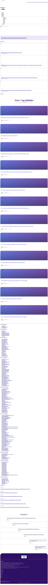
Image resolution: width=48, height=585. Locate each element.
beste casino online (4, 462)
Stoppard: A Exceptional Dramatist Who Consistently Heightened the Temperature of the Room (11, 562)
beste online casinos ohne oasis (5, 369)
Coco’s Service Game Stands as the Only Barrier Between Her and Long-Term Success (13, 244)
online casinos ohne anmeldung (5, 450)
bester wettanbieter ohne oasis (5, 432)
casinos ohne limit (4, 420)
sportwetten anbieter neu (5, 396)
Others (4, 20)
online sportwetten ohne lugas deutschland (7, 380)
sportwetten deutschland (5, 422)
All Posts (1, 573)
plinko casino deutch (4, 376)
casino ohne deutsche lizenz (5, 366)
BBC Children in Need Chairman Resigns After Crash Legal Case (13, 37)
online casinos (3, 326)
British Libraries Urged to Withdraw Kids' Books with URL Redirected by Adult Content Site (15, 117)
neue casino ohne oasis (4, 409)
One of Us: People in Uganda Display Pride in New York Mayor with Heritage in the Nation (28, 2)
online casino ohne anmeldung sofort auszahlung (7, 398)
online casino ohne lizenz (5, 406)
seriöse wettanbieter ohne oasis (5, 383)
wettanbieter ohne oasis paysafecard (6, 442)
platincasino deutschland (5, 453)
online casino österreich (4, 445)
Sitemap (28, 582)
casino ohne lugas (4, 354)
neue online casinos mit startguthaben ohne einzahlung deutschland (10, 428)
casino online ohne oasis (5, 342)
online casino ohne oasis (5, 341)
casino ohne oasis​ (4, 360)
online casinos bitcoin (4, 427)
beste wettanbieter (4, 425)
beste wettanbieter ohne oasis (5, 388)
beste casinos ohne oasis (5, 455)
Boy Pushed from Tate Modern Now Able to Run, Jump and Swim (8, 492)
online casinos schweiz (4, 483)
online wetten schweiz (4, 475)
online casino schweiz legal (5, 478)
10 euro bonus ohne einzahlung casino (6, 402)
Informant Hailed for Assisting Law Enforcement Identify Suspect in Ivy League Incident (14, 280)
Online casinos (3, 482)
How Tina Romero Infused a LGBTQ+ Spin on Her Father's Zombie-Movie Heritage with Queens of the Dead (17, 226)
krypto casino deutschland (5, 421)
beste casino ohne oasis (4, 381)
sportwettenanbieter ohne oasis (5, 364)
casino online (3, 481)
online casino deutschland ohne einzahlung (7, 441)
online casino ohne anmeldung (5, 370)
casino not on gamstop (4, 367)
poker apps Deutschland (5, 438)
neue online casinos (4, 340)
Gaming (4, 17)
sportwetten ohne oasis (4, 430)
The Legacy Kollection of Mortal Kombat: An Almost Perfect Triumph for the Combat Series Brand (13, 503)
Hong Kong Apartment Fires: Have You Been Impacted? (9, 135)
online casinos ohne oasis (5, 382)
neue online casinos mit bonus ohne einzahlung (7, 435)
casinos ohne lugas (4, 379)
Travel (4, 23)
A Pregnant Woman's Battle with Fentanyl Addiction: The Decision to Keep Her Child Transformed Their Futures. (14, 507)
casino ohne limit (4, 403)
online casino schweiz (4, 392)
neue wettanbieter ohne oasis (5, 472)
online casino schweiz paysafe (5, 480)
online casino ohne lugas (5, 371)
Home (2, 12)
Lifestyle (4, 19)
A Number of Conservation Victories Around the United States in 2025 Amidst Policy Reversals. (15, 208)
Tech (3, 22)
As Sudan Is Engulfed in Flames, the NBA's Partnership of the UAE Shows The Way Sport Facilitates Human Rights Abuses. (19, 77)
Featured (1, 577)
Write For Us (20, 582)
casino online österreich (4, 458)
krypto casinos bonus (4, 384)
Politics (4, 21)
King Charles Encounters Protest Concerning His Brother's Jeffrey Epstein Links (34, 534)
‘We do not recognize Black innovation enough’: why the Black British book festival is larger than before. (16, 90)
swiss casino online (4, 463)
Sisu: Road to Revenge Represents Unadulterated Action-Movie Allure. (11, 298)
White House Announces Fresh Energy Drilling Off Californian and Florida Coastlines (11, 496)
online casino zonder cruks (5, 389)
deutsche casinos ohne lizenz (5, 344)
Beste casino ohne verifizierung (5, 375)
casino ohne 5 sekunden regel (5, 448)
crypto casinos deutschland (5, 434)
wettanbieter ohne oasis (4, 412)
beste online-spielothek (4, 362)
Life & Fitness (5, 18)
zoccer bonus (3, 330)
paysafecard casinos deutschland (5, 391)
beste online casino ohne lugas (5, 418)
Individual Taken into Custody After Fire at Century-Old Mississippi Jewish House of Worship (15, 153)
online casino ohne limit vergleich (6, 399)
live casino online (4, 437)
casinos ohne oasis (4, 368)
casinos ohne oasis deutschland (5, 393)
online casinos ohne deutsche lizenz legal (6, 446)
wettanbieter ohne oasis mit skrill (6, 349)
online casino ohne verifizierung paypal (6, 417)
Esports (3, 14)
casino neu (3, 352)
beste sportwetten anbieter (5, 449)
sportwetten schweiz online (5, 404)
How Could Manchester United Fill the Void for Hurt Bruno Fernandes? (11, 52)
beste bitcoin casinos (4, 373)
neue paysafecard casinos (5, 416)
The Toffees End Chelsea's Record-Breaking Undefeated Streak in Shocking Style (13, 262)
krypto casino (3, 447)
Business (1, 574)
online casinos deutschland (5, 348)
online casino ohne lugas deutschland (6, 397)
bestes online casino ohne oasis (5, 333)
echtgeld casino (3, 374)
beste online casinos (4, 331)
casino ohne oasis (4, 325)
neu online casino (4, 353)
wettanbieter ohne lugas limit (5, 346)
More (2, 16)
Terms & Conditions (24, 582)
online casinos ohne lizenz (5, 343)
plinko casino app (4, 372)
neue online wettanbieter (5, 440)
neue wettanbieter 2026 (4, 419)
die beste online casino (4, 433)
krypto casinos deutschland (5, 377)
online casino (3, 345)
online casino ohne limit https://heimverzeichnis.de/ (8, 415)
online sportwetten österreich (5, 474)
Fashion (3, 15)
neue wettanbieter (4, 431)
